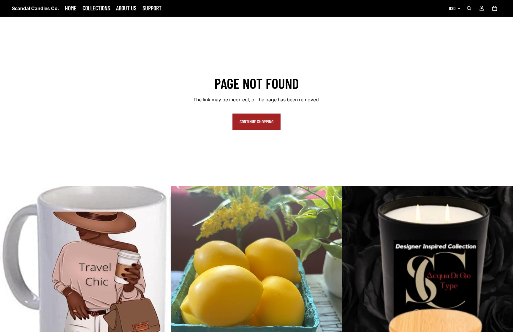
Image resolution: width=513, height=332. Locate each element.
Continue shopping (256, 121)
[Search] (469, 8)
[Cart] (494, 8)
